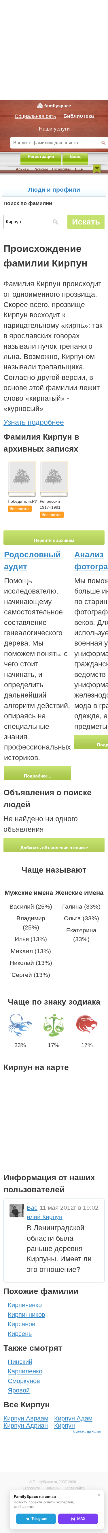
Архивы (22, 169)
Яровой (19, 1390)
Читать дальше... (89, 1432)
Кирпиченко (25, 1304)
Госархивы (61, 169)
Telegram (39, 1518)
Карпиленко (25, 1371)
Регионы (40, 169)
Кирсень (20, 1333)
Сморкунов (24, 1380)
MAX (81, 1518)
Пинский (20, 1361)
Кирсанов (21, 1324)
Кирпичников (26, 1314)
